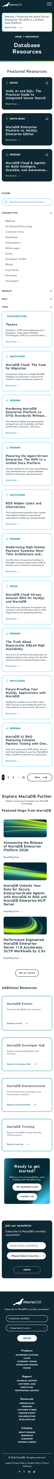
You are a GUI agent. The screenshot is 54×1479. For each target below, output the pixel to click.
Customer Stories (27, 1410)
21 (23, 777)
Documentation (27, 1416)
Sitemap (27, 1466)
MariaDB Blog (27, 1403)
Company (27, 1428)
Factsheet (11, 275)
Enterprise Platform (27, 1355)
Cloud (27, 1358)
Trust (45, 1463)
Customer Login (27, 1384)
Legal (8, 1463)
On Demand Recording (18, 226)
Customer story (14, 231)
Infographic (12, 280)
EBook (9, 264)
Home (18, 36)
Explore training (15, 1144)
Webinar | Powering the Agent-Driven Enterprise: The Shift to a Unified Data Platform (27, 19)
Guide (8, 253)
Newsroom (27, 1435)
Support (27, 1376)
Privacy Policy (19, 1463)
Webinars (27, 1406)
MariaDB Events (27, 1413)
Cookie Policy (34, 1463)
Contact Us (27, 1196)
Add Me (27, 1269)
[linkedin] (29, 1471)
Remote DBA (27, 1387)
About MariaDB (27, 1432)
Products (27, 1350)
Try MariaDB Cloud (27, 1187)
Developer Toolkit (15, 258)
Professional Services (27, 1390)
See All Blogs (27, 973)
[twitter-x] (24, 1471)
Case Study (12, 269)
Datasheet (11, 237)
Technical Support (27, 1381)
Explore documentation (19, 1104)
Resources (27, 1398)
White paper (12, 248)
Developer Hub (27, 1419)
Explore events (14, 1023)
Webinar (10, 220)
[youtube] (34, 1471)
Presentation (13, 242)
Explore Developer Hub (19, 1064)
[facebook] (19, 1471)
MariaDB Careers (27, 1442)
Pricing (27, 1368)
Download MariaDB (27, 1365)
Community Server (27, 1361)
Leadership (27, 1439)
